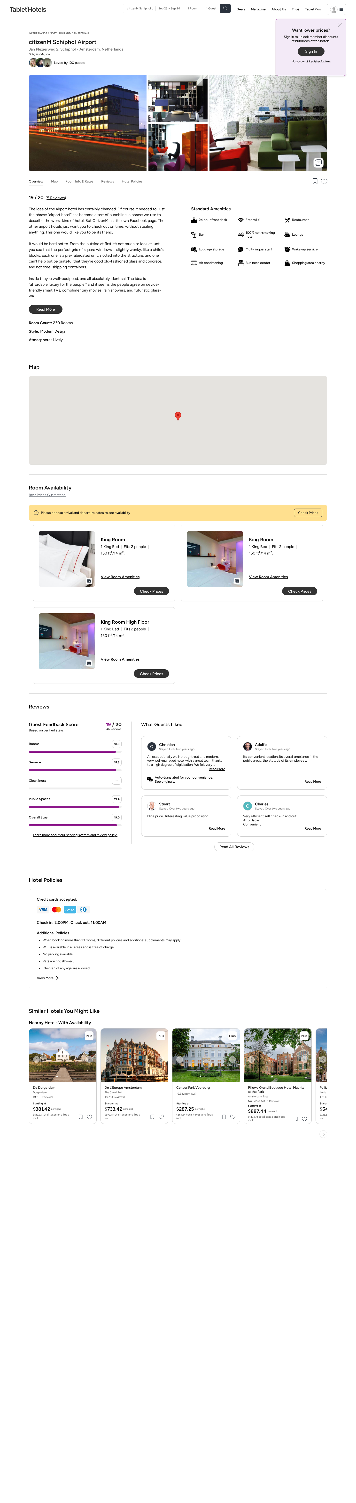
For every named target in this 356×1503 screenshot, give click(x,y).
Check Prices (308, 513)
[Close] (340, 25)
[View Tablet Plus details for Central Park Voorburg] (232, 1035)
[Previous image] (36, 1059)
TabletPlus (313, 9)
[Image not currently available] (67, 559)
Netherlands (38, 33)
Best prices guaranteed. (47, 495)
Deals (241, 9)
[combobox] (141, 8)
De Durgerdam (44, 1088)
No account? (311, 61)
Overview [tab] (36, 181)
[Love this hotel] (324, 181)
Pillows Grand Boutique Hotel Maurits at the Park (276, 1090)
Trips (295, 9)
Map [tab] (54, 181)
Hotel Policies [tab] (132, 181)
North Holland (60, 33)
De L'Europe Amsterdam (123, 1088)
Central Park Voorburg (193, 1088)
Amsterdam (81, 33)
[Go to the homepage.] (28, 9)
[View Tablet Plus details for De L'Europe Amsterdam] (160, 1035)
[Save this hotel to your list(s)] (314, 181)
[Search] (226, 8)
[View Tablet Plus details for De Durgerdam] (89, 1035)
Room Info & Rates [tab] (79, 181)
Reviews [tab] (107, 181)
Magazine (258, 9)
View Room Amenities (120, 577)
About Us (278, 9)
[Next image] (89, 1059)
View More (45, 978)
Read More (217, 769)
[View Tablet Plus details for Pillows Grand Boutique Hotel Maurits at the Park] (304, 1035)
